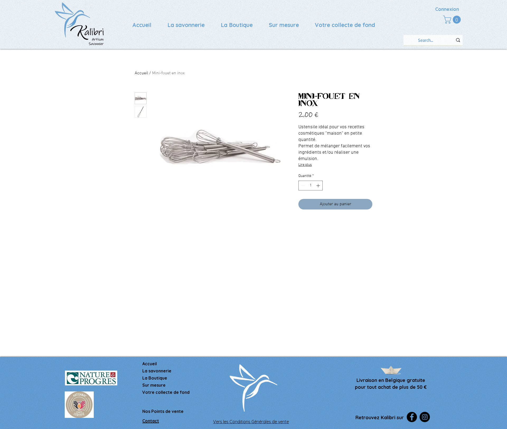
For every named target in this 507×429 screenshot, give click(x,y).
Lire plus (305, 165)
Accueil (141, 73)
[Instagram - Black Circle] (425, 417)
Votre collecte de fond (166, 392)
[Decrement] (302, 185)
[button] (453, 20)
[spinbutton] (310, 185)
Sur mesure (154, 385)
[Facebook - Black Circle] (412, 417)
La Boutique (154, 378)
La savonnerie (156, 370)
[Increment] (318, 185)
